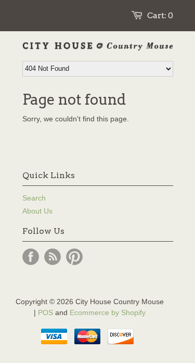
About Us (37, 211)
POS (45, 312)
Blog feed (52, 256)
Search (34, 198)
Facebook (30, 256)
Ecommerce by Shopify (108, 312)
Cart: (160, 15)
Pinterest (74, 256)
